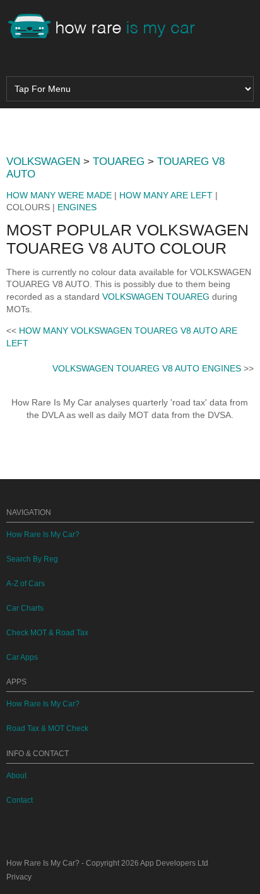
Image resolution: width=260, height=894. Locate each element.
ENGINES (77, 207)
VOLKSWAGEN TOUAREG (156, 296)
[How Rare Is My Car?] (107, 28)
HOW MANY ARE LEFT (166, 195)
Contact (19, 800)
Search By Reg (32, 559)
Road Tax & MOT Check (47, 728)
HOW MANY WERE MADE (59, 195)
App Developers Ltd (174, 863)
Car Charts (25, 608)
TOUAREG (119, 161)
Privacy (19, 877)
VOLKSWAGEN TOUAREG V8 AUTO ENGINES (146, 368)
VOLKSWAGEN (43, 161)
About (16, 775)
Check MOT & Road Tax (47, 632)
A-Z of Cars (25, 583)
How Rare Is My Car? (43, 534)
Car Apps (22, 657)
